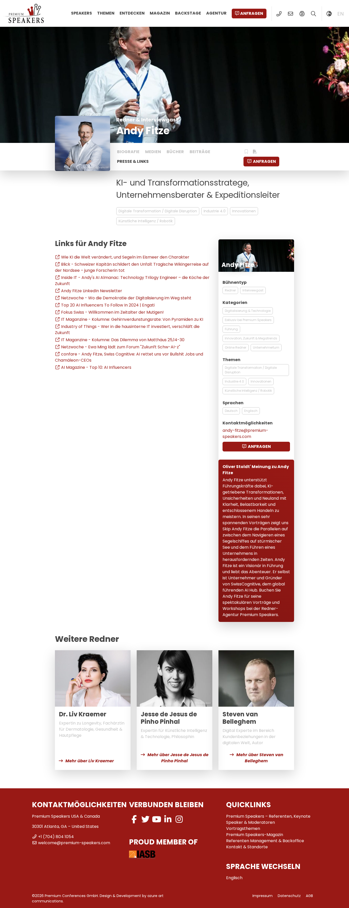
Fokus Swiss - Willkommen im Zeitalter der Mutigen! (112, 312)
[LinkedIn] (168, 819)
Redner (230, 290)
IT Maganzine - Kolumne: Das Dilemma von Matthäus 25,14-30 (122, 340)
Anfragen (251, 13)
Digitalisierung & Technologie (248, 311)
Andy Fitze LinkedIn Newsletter (91, 291)
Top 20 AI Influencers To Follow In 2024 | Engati (108, 305)
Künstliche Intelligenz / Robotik (146, 221)
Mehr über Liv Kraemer (89, 761)
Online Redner (235, 347)
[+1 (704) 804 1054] (279, 14)
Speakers (81, 13)
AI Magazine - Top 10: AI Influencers (96, 367)
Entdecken (132, 13)
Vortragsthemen (243, 828)
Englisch (251, 411)
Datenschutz (289, 895)
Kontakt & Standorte (247, 847)
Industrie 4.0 (215, 211)
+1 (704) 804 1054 (56, 837)
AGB (309, 895)
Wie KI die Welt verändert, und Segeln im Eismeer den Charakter (125, 257)
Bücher (175, 152)
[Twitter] (145, 819)
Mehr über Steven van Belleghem (259, 758)
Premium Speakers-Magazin (254, 835)
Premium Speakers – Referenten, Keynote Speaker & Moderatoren (268, 819)
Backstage (188, 13)
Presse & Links (133, 161)
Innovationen (244, 211)
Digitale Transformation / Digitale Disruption (158, 211)
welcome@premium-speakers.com (74, 843)
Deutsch (231, 411)
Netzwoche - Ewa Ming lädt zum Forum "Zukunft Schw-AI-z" (120, 347)
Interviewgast (252, 290)
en (340, 13)
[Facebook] (134, 819)
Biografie (128, 152)
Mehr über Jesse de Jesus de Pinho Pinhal (177, 758)
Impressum (262, 895)
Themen (105, 13)
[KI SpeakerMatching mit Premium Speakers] (302, 14)
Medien (153, 152)
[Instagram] (179, 819)
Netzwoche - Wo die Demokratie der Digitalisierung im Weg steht (126, 298)
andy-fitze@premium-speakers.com (245, 433)
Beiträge (200, 152)
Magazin (160, 13)
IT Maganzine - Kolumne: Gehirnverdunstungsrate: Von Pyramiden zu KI (132, 319)
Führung (231, 329)
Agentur (216, 13)
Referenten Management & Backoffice (265, 841)
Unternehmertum (266, 347)
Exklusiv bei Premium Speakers (248, 320)
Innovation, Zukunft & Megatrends (251, 338)
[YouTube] (157, 819)
